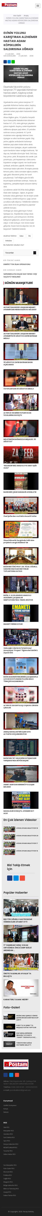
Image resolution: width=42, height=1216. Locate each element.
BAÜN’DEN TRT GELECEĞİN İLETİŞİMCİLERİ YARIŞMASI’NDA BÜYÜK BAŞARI (20, 759)
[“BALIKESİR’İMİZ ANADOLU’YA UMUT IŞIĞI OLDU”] (21, 454)
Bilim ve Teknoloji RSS (11, 1189)
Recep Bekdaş (28, 1211)
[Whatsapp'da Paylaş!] (13, 61)
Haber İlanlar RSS (10, 1195)
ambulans (8, 241)
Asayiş (26, 15)
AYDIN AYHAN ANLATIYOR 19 (27, 851)
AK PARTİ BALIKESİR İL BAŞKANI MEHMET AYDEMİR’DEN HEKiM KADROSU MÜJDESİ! (20, 308)
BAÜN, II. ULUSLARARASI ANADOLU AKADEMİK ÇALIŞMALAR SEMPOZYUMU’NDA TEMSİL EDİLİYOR (18, 597)
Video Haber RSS (10, 1154)
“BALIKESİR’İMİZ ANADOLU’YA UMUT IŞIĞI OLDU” (20, 466)
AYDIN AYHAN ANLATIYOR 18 (27, 828)
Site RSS (6, 1127)
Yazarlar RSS (8, 1151)
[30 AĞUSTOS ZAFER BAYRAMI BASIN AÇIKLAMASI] (21, 351)
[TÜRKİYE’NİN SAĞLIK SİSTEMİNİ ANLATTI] (9, 1044)
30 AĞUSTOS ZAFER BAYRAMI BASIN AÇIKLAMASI (18, 363)
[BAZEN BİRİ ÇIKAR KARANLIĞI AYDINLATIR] (21, 481)
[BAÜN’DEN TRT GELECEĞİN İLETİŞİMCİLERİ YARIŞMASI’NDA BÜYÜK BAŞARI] (21, 747)
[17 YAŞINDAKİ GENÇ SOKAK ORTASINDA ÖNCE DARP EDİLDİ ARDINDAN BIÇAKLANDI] (21, 933)
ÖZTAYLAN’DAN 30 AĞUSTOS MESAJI (19, 389)
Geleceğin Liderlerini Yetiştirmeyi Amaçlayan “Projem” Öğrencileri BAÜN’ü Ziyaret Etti (21, 650)
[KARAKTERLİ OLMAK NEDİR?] (21, 987)
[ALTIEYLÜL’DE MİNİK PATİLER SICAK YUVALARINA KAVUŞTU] (21, 402)
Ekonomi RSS (8, 1172)
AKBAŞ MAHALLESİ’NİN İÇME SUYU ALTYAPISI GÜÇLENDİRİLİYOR (17, 733)
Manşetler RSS (9, 1131)
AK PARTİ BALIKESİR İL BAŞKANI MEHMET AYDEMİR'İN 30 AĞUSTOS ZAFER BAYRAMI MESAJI (20, 336)
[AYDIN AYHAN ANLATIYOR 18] (9, 829)
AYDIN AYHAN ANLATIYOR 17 (27, 843)
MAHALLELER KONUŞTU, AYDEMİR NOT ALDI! (19, 812)
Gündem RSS (8, 1134)
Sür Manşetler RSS (10, 1165)
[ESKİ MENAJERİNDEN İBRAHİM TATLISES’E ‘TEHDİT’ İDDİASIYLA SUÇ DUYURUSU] (9, 1034)
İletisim (6, 1112)
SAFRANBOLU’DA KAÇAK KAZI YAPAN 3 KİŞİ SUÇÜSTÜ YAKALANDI (20, 273)
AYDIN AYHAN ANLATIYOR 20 (27, 836)
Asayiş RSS (7, 1192)
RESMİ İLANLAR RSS (10, 1147)
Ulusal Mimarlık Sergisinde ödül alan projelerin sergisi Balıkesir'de (19, 541)
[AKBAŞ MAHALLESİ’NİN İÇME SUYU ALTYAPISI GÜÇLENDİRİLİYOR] (21, 721)
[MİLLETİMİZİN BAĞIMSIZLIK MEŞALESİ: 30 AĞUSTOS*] (21, 428)
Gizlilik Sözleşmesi (10, 1105)
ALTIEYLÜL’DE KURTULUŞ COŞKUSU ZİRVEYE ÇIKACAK (21, 706)
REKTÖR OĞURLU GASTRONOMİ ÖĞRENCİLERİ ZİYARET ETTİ (18, 920)
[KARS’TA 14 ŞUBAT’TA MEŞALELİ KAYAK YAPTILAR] (9, 1026)
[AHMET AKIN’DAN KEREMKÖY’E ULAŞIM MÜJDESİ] (21, 773)
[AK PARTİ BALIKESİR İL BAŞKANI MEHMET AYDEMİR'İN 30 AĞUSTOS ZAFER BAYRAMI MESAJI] (21, 322)
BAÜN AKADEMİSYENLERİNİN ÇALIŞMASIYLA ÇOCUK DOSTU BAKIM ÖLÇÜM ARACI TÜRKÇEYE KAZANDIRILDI (21, 679)
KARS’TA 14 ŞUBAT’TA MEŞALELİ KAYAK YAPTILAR (26, 1026)
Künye (6, 1109)
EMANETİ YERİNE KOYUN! (13, 624)
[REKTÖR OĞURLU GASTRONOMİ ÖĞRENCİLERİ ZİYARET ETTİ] (21, 907)
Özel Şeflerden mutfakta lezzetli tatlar (20, 516)
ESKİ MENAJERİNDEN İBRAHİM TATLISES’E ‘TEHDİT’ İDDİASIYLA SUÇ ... (26, 1035)
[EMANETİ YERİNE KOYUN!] (21, 613)
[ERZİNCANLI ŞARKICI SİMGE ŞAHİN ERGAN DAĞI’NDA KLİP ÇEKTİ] (9, 1016)
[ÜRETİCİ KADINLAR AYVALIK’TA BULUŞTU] (21, 962)
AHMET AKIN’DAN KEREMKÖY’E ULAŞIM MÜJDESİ (19, 785)
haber (22, 236)
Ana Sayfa (17, 15)
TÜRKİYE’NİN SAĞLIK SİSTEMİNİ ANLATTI (24, 1044)
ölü (29, 236)
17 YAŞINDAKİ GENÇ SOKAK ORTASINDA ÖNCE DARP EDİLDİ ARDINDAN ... (18, 948)
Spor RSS (7, 1141)
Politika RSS (8, 1175)
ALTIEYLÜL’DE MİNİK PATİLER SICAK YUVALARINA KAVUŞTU (17, 414)
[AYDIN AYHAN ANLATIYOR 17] (9, 844)
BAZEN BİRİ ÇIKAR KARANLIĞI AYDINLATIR (20, 492)
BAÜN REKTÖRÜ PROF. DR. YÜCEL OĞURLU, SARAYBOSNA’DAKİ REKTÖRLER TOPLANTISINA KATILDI (20, 568)
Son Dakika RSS (9, 1137)
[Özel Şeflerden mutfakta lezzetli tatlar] (21, 505)
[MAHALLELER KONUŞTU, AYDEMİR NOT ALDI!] (21, 800)
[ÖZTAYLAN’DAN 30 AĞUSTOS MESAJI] (21, 377)
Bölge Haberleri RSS (11, 1185)
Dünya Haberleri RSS (11, 1144)
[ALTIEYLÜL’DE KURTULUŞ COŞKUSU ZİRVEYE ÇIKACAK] (21, 694)
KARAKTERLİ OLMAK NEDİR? (16, 999)
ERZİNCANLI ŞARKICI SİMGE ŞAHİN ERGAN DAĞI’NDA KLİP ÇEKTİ (27, 1018)
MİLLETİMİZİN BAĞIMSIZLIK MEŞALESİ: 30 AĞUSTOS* (20, 440)
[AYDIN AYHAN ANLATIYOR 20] (9, 836)
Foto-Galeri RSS (9, 1168)
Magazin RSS (8, 1182)
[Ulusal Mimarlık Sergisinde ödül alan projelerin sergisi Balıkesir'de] (21, 529)
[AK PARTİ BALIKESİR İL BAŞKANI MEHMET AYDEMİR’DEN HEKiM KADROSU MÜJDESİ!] (21, 296)
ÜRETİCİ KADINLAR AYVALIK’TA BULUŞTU (17, 974)
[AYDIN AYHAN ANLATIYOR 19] (9, 852)
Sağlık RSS (7, 1178)
